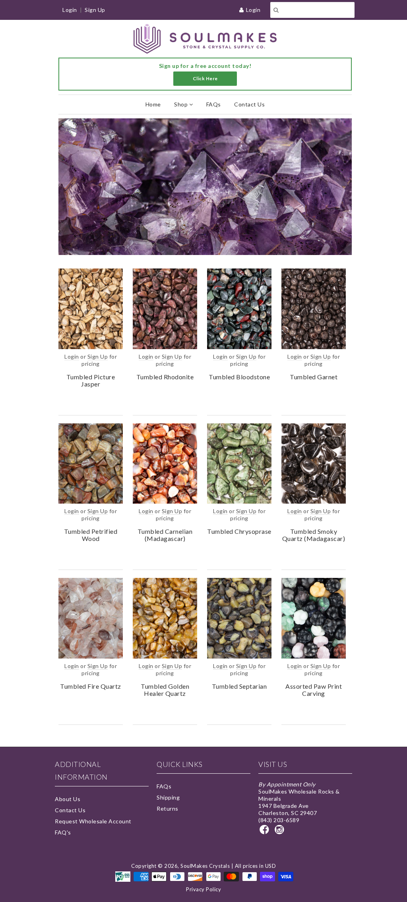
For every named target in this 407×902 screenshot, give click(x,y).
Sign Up (95, 9)
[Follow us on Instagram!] (281, 832)
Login (253, 9)
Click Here (205, 78)
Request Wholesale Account (93, 821)
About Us (67, 799)
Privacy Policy (203, 889)
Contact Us (249, 104)
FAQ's (63, 832)
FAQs (213, 104)
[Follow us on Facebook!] (265, 832)
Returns (167, 808)
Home (153, 104)
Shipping (168, 797)
